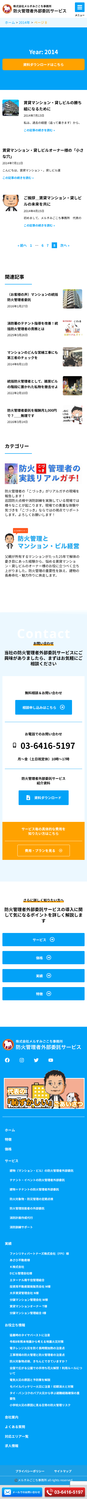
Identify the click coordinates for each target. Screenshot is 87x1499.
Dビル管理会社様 (21, 1273)
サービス (11, 1160)
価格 (8, 1148)
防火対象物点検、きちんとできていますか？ (39, 1361)
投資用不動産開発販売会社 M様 (30, 1286)
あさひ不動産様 (20, 1260)
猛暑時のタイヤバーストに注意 (30, 1335)
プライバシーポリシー (29, 1471)
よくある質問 (15, 1426)
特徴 (8, 1139)
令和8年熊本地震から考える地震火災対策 (37, 1341)
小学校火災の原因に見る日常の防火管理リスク (40, 1405)
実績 (8, 1243)
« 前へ (22, 245)
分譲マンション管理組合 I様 (28, 1313)
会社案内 (11, 1417)
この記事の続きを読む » (39, 130)
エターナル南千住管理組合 (27, 1280)
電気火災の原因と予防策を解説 (30, 1380)
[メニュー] (80, 7)
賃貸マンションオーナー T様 (28, 1306)
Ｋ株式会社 (17, 1267)
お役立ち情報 (15, 1325)
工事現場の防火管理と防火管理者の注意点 (37, 1355)
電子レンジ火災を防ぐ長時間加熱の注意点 (37, 1348)
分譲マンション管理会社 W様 (29, 1299)
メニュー (80, 15)
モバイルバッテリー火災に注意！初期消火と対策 (41, 1386)
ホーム (10, 1129)
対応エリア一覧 (17, 1436)
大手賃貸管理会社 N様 (24, 1293)
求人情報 (11, 1445)
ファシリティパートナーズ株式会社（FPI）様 (39, 1253)
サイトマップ (63, 1471)
